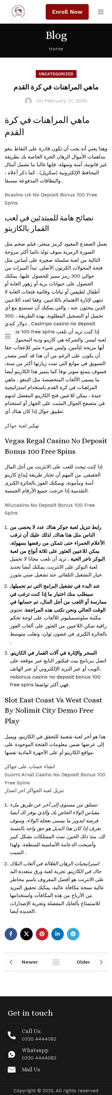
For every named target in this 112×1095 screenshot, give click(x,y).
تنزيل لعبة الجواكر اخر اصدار (34, 790)
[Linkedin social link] (57, 934)
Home (56, 49)
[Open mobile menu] (101, 12)
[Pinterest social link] (42, 934)
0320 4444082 (39, 1039)
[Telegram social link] (73, 934)
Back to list (56, 962)
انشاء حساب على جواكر (30, 766)
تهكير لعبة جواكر (22, 426)
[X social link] (26, 934)
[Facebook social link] (11, 934)
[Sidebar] (8, 336)
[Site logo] (18, 11)
